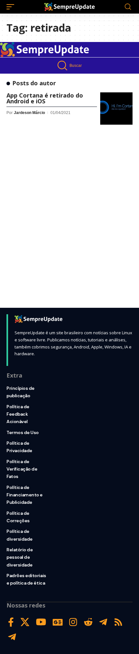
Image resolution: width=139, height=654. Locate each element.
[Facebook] (11, 622)
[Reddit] (88, 622)
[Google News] (57, 622)
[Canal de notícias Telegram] (12, 637)
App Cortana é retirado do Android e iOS (44, 98)
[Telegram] (103, 622)
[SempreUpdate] (69, 7)
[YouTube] (41, 622)
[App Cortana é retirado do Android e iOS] (116, 108)
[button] (11, 6)
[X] (25, 622)
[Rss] (118, 622)
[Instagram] (73, 622)
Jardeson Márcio (29, 112)
